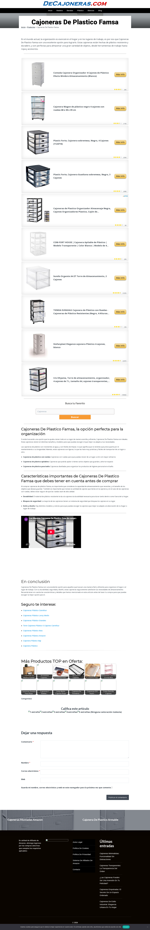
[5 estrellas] (83, 712)
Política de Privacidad (82, 854)
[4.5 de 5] (120, 293)
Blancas (91, 10)
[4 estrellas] (71, 712)
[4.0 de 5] (121, 157)
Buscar (75, 417)
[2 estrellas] (46, 712)
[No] (147, 927)
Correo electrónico (30, 771)
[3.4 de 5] (121, 327)
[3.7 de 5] (121, 123)
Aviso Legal (77, 842)
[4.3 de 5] (120, 361)
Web (23, 779)
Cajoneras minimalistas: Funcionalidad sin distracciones (109, 856)
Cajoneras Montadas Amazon (25, 819)
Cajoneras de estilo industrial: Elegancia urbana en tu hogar (108, 904)
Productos (31, 27)
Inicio (50, 10)
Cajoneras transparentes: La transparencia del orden (110, 869)
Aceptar (126, 927)
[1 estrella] (34, 712)
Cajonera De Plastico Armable (100, 819)
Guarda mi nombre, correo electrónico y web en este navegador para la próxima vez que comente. (66, 787)
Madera (59, 10)
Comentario (27, 742)
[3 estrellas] (58, 712)
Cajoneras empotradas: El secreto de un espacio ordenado (110, 892)
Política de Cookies (81, 848)
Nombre (25, 762)
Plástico (80, 10)
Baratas (70, 10)
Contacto (76, 870)
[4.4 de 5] (119, 395)
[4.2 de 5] (121, 89)
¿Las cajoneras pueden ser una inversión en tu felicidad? (110, 880)
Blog (100, 10)
